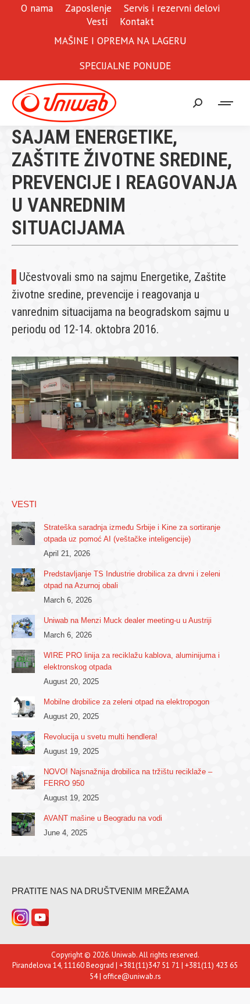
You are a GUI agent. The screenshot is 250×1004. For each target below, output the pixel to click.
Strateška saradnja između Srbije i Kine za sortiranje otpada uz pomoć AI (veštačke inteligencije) (132, 533)
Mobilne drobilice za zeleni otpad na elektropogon (126, 701)
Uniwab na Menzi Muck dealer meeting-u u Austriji (128, 620)
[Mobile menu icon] (226, 103)
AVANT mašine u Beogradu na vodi (103, 818)
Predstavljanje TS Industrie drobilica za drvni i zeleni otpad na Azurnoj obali (132, 579)
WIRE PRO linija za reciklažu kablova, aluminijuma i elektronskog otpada (132, 661)
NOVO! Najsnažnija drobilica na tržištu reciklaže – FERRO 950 (128, 777)
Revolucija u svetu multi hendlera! (101, 736)
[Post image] (23, 533)
